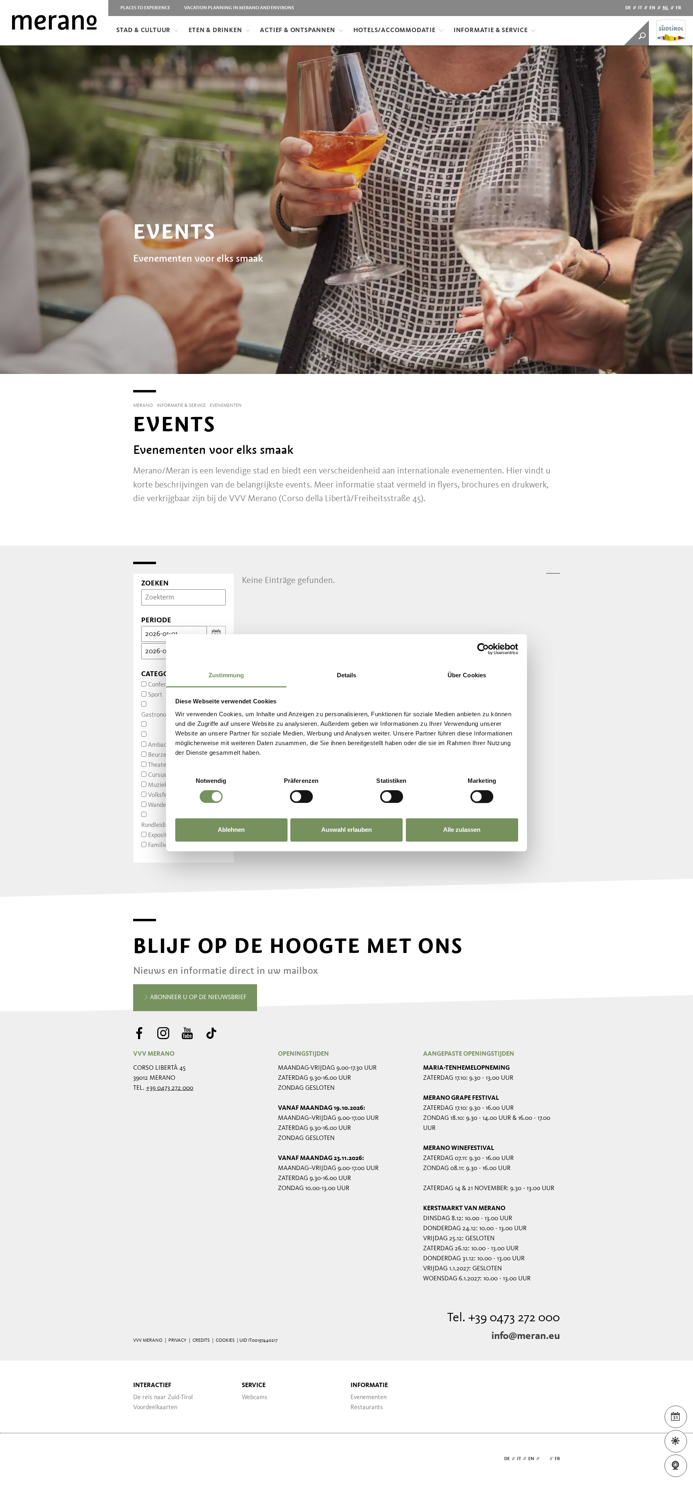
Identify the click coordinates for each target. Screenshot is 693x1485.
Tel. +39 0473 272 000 (503, 1318)
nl (666, 8)
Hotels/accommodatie (394, 30)
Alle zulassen (461, 830)
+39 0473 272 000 (169, 1088)
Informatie (369, 1385)
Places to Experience (145, 8)
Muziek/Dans (165, 785)
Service (253, 1385)
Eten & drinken (215, 30)
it (640, 8)
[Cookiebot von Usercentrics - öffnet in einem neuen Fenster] (483, 649)
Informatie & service (491, 30)
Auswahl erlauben (346, 830)
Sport (155, 695)
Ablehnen (231, 830)
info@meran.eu (525, 1336)
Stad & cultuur (143, 30)
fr (678, 8)
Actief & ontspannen (297, 30)
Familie (157, 845)
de (628, 8)
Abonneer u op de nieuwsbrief (197, 997)
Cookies (225, 1340)
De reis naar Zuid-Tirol (163, 1397)
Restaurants (367, 1407)
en (652, 8)
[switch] (301, 796)
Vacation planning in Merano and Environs (239, 8)
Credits (201, 1340)
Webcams (254, 1397)
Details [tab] (347, 675)
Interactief (152, 1385)
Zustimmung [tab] (226, 675)
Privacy (177, 1340)
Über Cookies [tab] (467, 675)
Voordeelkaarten (155, 1407)
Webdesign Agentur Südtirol (143, 1459)
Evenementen (369, 1397)
